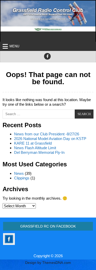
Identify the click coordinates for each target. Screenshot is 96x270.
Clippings (21, 178)
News (19, 173)
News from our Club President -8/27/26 (46, 134)
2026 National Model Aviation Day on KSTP (50, 138)
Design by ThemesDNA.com (48, 263)
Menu (14, 46)
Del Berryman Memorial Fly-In (39, 152)
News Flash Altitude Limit (35, 148)
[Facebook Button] (47, 56)
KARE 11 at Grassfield (33, 143)
